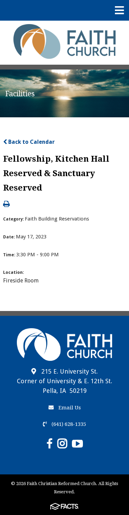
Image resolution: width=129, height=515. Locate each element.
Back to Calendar (31, 142)
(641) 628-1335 (68, 424)
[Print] (6, 204)
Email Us (69, 408)
